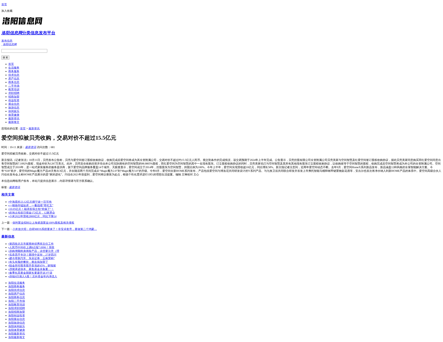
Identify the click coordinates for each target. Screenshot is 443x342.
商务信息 (13, 82)
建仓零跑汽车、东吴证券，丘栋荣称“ (31, 258)
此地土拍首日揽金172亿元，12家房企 (31, 212)
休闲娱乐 (13, 111)
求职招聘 (13, 93)
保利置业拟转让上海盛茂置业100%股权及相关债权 (43, 222)
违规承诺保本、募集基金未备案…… (31, 269)
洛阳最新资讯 (16, 333)
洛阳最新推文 (16, 337)
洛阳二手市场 (16, 300)
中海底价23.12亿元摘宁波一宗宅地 (30, 201)
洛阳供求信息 (16, 290)
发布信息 (6, 40)
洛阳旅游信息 (16, 322)
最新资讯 (13, 118)
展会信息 (13, 103)
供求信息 (13, 74)
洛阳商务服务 (16, 286)
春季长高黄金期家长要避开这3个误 (30, 272)
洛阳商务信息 (16, 297)
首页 (4, 4)
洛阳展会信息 (16, 319)
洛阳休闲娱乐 (16, 326)
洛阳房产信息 (16, 293)
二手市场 (13, 85)
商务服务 (13, 71)
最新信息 (8, 236)
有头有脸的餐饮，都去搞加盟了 (28, 261)
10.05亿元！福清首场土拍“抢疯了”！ (31, 209)
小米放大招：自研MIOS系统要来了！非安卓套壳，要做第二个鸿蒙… (54, 229)
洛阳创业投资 (16, 315)
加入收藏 (6, 10)
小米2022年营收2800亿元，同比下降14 (32, 216)
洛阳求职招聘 (16, 308)
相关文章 (8, 194)
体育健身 (13, 114)
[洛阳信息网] (23, 25)
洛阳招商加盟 (16, 311)
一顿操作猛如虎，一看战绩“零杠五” (30, 205)
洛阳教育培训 (16, 304)
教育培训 (13, 89)
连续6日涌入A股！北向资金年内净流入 (32, 276)
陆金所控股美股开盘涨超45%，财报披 (32, 265)
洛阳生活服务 (16, 282)
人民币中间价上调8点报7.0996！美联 (31, 247)
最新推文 (13, 122)
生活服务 (13, 67)
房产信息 (13, 78)
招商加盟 (13, 96)
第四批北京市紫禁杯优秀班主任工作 (31, 243)
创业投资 (13, 100)
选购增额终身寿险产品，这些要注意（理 (33, 251)
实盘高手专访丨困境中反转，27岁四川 (32, 254)
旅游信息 (13, 107)
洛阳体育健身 (16, 330)
